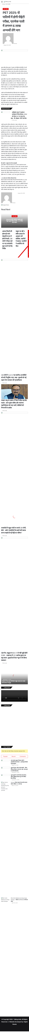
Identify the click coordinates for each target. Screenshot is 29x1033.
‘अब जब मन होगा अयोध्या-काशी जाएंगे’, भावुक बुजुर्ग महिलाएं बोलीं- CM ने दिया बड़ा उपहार (14, 220)
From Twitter (7, 747)
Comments (23, 756)
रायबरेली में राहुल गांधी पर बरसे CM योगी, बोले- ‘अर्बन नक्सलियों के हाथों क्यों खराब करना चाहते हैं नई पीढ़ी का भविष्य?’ (13, 530)
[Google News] (5, 205)
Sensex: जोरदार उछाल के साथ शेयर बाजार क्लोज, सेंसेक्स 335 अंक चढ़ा (19, 783)
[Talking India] (7, 1)
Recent (14, 756)
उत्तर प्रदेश (8, 4)
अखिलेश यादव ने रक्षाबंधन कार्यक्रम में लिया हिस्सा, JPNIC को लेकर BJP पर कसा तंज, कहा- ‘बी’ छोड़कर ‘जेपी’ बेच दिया (19, 115)
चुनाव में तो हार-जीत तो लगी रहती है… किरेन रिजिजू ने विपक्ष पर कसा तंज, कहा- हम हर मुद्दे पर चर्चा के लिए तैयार (19, 769)
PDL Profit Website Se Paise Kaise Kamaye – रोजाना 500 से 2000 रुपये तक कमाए (19, 899)
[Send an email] (17, 43)
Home (3, 4)
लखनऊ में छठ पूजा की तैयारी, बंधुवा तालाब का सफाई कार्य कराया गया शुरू (13, 682)
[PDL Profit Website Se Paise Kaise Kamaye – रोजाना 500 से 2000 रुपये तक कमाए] (5, 954)
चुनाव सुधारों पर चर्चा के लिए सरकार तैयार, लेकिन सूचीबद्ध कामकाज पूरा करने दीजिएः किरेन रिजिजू (18, 776)
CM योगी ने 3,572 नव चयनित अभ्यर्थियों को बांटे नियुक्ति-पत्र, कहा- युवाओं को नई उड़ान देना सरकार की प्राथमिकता (13, 377)
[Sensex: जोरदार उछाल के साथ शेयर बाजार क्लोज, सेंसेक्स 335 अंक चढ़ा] (5, 839)
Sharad (15, 43)
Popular (5, 756)
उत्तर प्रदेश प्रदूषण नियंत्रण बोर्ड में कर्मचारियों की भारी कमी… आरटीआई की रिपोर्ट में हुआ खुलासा (19, 761)
